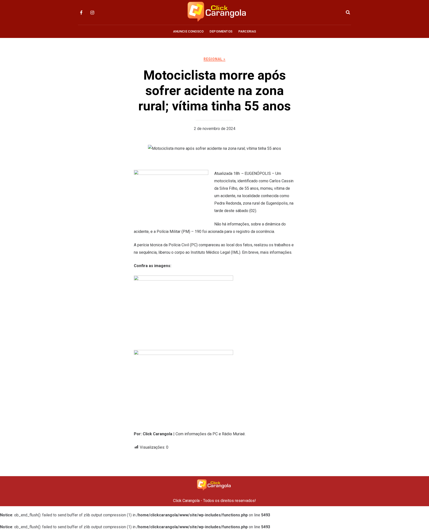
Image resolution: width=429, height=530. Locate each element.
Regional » (214, 59)
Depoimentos (221, 31)
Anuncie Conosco (188, 31)
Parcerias (247, 31)
